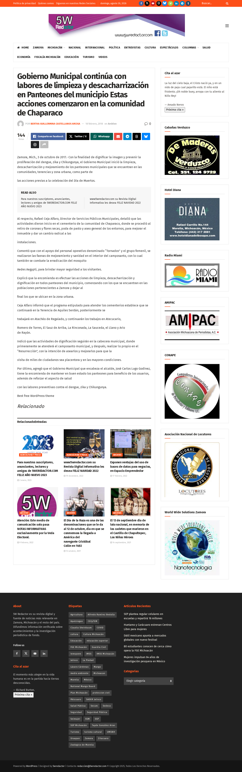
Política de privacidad (24, 3)
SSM (87, 719)
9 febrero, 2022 (26, 542)
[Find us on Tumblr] (188, 3)
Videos (103, 57)
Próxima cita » (175, 109)
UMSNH (111, 732)
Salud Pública (78, 706)
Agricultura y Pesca (30, 455)
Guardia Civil (99, 647)
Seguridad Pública (97, 712)
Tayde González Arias (103, 725)
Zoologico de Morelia (82, 745)
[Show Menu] (227, 25)
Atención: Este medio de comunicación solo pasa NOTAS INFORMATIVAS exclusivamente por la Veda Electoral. (35, 529)
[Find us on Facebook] (141, 3)
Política (114, 47)
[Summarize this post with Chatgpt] (35, 144)
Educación (71, 57)
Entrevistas (132, 47)
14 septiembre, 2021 (121, 542)
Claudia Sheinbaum (81, 627)
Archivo (112, 123)
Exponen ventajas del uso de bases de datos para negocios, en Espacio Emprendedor (130, 466)
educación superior (97, 641)
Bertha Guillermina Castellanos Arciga (55, 123)
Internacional (95, 47)
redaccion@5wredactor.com (91, 766)
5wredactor (59, 766)
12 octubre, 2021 (73, 551)
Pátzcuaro (76, 699)
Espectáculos (169, 47)
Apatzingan (77, 621)
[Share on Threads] (137, 136)
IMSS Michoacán (105, 654)
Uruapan (75, 738)
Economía (23, 57)
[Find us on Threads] (158, 3)
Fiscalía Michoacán (47, 57)
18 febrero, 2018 (94, 123)
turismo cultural (93, 732)
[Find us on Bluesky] (164, 3)
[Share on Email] (118, 136)
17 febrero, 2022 (119, 476)
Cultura (150, 47)
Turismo (88, 57)
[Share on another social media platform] (44, 144)
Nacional (75, 47)
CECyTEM (92, 621)
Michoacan (99, 673)
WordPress (31, 766)
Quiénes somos (46, 3)
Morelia (75, 680)
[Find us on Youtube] (152, 3)
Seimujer (75, 719)
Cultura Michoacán (93, 634)
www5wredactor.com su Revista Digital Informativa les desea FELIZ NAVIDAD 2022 (84, 466)
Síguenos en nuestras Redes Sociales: (76, 3)
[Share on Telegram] (127, 136)
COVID (100, 627)
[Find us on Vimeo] (170, 3)
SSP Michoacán (79, 725)
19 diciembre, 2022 (74, 476)
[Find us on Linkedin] (44, 653)
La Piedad (88, 660)
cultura (74, 634)
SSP (97, 719)
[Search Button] (226, 3)
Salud (206, 47)
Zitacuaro (103, 738)
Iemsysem (76, 654)
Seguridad (76, 712)
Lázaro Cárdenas (80, 667)
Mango (97, 667)
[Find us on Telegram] (182, 3)
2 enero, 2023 (25, 480)
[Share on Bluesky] (146, 136)
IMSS (89, 654)
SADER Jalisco (93, 699)
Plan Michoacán (79, 693)
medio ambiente (79, 673)
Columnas (189, 47)
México (88, 680)
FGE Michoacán (79, 647)
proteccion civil (101, 693)
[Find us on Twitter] (147, 3)
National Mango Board (83, 686)
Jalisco (74, 660)
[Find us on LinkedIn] (176, 3)
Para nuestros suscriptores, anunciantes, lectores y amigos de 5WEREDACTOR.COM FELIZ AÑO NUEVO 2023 (49, 202)
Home (25, 47)
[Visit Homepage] (117, 25)
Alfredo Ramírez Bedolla (101, 614)
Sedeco (107, 706)
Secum (94, 706)
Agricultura (77, 614)
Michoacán (55, 47)
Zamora (38, 47)
